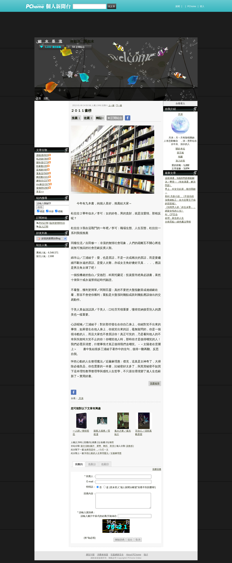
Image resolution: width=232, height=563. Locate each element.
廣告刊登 (90, 554)
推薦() (92, 464)
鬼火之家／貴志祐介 (122, 432)
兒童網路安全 (117, 554)
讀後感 (129, 446)
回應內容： (90, 493)
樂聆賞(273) (42, 162)
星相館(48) (41, 169)
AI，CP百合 (171, 214)
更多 (40, 191)
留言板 (180, 152)
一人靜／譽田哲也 (81, 432)
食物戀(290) (42, 188)
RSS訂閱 (43, 223)
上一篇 (111, 105)
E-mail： (91, 481)
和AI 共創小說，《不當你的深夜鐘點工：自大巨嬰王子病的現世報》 (180, 200)
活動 (46, 98)
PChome (191, 6)
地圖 (180, 156)
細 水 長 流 (50, 41)
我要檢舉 (155, 383)
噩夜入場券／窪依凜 (102, 432)
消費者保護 (102, 554)
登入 (202, 6)
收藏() (105, 464)
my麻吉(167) (42, 184)
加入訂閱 (43, 226)
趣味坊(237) (42, 180)
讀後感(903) (42, 155)
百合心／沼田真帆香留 (143, 432)
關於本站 (180, 148)
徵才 (146, 554)
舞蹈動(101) (42, 177)
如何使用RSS (57, 223)
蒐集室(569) (42, 173)
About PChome (133, 554)
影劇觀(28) (41, 166)
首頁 (38, 98)
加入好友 (180, 160)
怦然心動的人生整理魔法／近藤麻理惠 (102, 453)
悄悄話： (91, 486)
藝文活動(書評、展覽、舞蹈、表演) (98, 446)
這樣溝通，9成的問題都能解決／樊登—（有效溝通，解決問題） (180, 182)
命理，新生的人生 (174, 218)
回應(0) (79, 464)
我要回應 (156, 469)
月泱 (80, 398)
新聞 (177, 6)
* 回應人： (90, 476)
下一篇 (119, 105)
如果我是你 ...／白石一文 (96, 449)
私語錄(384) (42, 159)
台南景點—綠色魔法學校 (178, 221)
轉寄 (111, 442)
